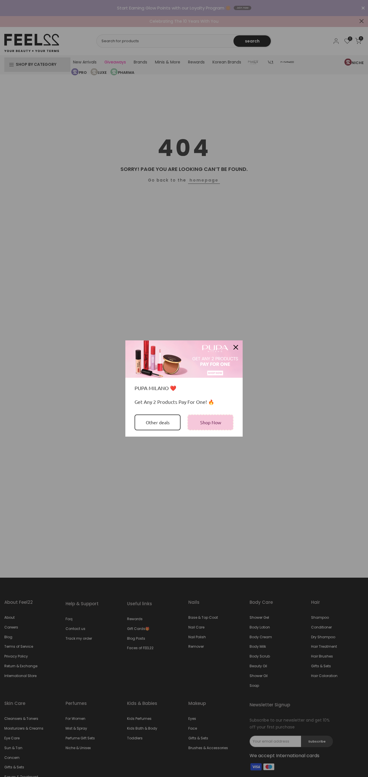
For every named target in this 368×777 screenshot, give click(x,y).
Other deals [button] (158, 422)
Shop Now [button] (210, 422)
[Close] (236, 347)
